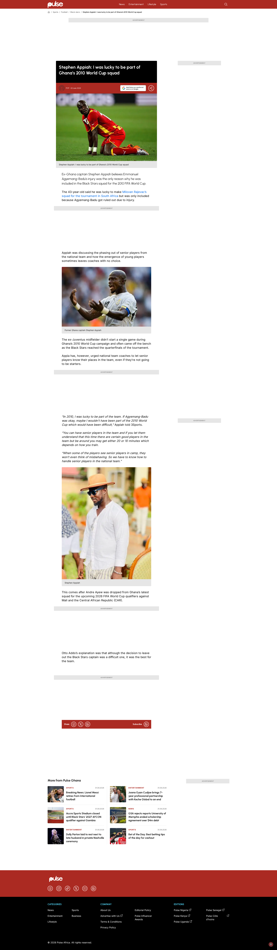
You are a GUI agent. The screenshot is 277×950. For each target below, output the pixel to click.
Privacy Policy (108, 927)
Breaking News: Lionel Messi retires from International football (82, 796)
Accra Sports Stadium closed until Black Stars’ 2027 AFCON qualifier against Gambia (83, 817)
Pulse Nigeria (181, 910)
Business (76, 915)
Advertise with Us (109, 915)
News (122, 4)
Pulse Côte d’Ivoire (212, 917)
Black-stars (75, 12)
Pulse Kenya (180, 915)
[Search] (226, 4)
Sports (163, 4)
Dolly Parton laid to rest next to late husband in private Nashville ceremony (85, 838)
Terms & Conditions (111, 921)
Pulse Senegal (213, 910)
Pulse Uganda (181, 921)
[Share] (151, 88)
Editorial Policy (143, 910)
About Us (105, 910)
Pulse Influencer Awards (143, 917)
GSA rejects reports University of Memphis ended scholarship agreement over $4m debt (147, 817)
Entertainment (136, 4)
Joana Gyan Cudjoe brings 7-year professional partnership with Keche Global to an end (145, 796)
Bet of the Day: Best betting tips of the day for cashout (146, 836)
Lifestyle (152, 4)
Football (64, 12)
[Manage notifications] (271, 944)
